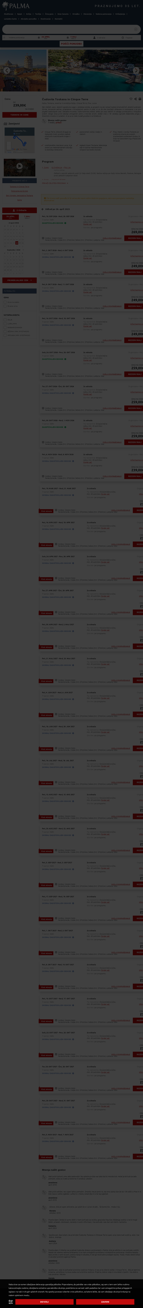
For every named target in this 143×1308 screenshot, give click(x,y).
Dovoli (44, 1302)
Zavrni (105, 1302)
